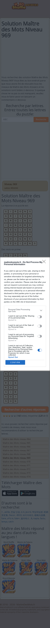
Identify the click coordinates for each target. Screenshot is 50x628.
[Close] (44, 262)
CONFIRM (15, 362)
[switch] (40, 316)
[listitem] (25, 310)
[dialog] (25, 314)
